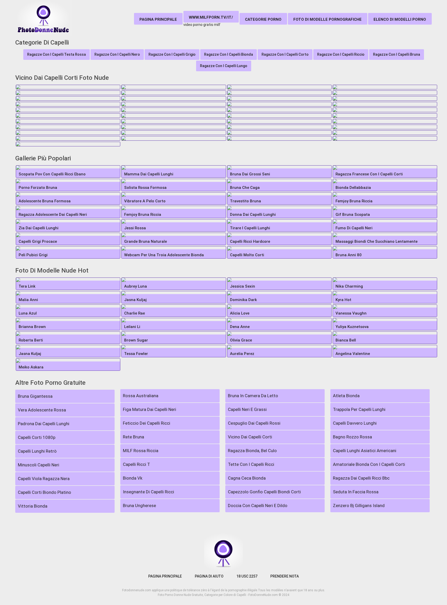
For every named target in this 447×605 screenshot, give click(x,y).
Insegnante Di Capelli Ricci (148, 491)
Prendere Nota (284, 576)
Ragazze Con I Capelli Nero (117, 54)
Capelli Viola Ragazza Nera (44, 478)
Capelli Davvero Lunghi (355, 423)
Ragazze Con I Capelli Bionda (228, 54)
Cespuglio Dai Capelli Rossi (254, 423)
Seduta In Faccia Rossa (355, 491)
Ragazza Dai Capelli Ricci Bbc (361, 478)
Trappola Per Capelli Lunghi (359, 409)
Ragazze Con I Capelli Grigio (172, 54)
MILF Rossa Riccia (140, 450)
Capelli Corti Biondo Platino (44, 492)
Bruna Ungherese (139, 505)
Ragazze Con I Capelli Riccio (340, 54)
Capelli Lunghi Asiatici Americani (364, 450)
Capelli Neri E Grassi (247, 409)
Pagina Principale (158, 19)
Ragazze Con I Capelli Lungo (223, 66)
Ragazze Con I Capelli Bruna (396, 54)
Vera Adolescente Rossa (42, 409)
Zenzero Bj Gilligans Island (359, 505)
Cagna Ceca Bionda (247, 478)
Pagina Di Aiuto (209, 576)
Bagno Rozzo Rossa (352, 436)
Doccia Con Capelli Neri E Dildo (257, 505)
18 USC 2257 (246, 576)
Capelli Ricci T (136, 464)
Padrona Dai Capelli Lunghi (43, 423)
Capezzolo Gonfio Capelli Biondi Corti (264, 491)
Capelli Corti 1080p (36, 437)
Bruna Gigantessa (35, 396)
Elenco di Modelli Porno (400, 19)
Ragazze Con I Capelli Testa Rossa (56, 54)
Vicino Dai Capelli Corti (250, 436)
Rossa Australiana (140, 395)
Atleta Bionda (346, 395)
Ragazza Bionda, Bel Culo (252, 450)
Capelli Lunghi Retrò (37, 451)
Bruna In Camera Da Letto (253, 395)
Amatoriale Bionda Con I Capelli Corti (369, 464)
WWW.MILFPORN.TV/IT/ (211, 17)
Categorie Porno (263, 19)
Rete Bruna (133, 436)
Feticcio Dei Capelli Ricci (146, 423)
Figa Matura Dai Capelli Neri (149, 409)
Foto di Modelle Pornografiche (327, 19)
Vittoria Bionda (32, 506)
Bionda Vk (132, 478)
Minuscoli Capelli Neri (38, 464)
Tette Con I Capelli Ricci (251, 464)
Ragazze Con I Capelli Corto (285, 54)
